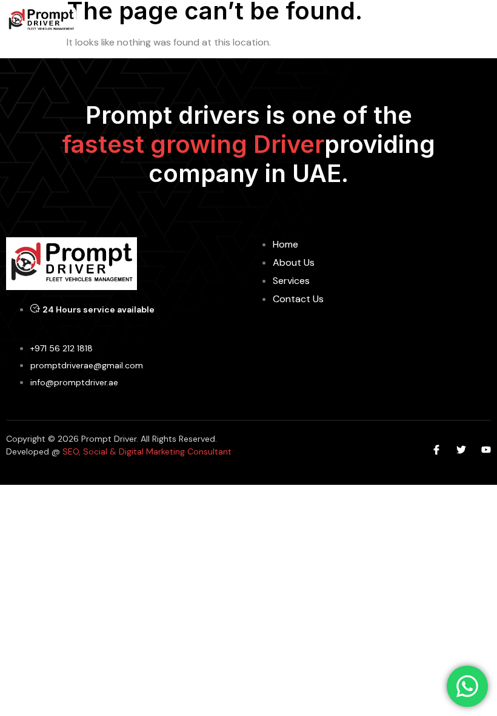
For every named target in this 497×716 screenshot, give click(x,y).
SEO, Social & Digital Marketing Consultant (146, 451)
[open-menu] (483, 20)
